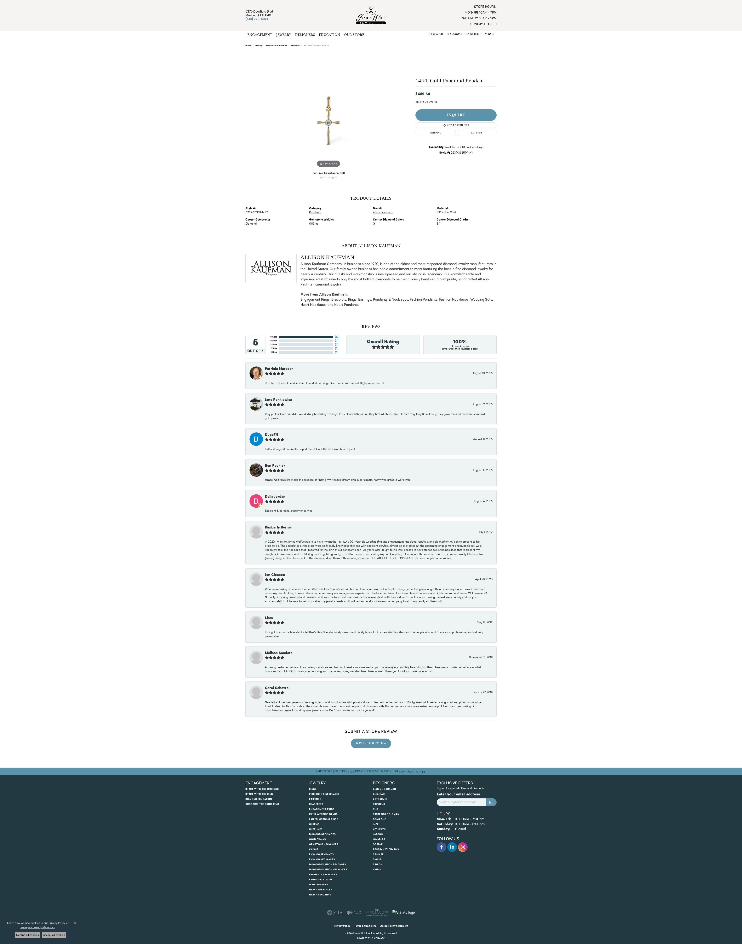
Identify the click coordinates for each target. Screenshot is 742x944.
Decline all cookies (27, 934)
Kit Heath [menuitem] (379, 829)
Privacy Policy (342, 926)
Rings (352, 299)
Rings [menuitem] (313, 789)
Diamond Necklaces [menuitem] (322, 834)
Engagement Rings (315, 299)
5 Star (273, 337)
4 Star (273, 341)
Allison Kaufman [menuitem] (384, 789)
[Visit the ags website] (377, 912)
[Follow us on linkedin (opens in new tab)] (452, 847)
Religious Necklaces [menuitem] (323, 874)
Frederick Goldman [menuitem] (386, 814)
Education (329, 35)
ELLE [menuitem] (376, 809)
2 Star (273, 348)
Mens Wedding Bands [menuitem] (323, 814)
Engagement (259, 35)
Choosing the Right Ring (262, 804)
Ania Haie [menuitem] (379, 794)
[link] (479, 15)
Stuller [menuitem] (378, 854)
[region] (328, 110)
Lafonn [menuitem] (378, 834)
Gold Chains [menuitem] (317, 839)
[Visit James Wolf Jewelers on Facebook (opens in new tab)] (441, 847)
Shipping (436, 133)
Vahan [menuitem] (377, 869)
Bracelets (338, 299)
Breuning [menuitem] (379, 804)
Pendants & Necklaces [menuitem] (324, 794)
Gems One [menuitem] (379, 819)
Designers (305, 35)
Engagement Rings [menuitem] (322, 809)
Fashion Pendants (423, 299)
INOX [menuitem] (376, 824)
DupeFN (271, 434)
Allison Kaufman (383, 212)
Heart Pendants (346, 304)
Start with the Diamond (262, 789)
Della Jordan (275, 496)
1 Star (274, 352)
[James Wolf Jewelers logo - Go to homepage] (371, 15)
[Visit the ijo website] (353, 912)
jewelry (258, 45)
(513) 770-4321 (328, 178)
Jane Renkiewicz (278, 399)
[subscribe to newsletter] (491, 802)
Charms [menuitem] (314, 824)
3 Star (273, 344)
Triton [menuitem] (377, 864)
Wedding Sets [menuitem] (318, 884)
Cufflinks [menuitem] (315, 829)
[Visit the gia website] (335, 912)
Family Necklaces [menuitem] (321, 879)
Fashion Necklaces (454, 299)
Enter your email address (458, 794)
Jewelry (283, 35)
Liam (269, 618)
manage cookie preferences (37, 927)
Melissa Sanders (279, 653)
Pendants (295, 45)
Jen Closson (275, 574)
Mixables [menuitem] (379, 839)
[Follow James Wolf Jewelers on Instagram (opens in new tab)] (463, 847)
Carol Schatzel (277, 688)
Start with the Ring (259, 794)
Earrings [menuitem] (315, 799)
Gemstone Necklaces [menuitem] (323, 844)
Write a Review (371, 743)
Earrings (364, 299)
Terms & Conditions (365, 926)
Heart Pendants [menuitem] (320, 894)
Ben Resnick (275, 465)
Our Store (354, 35)
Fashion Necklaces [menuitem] (322, 859)
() (337, 337)
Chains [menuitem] (313, 849)
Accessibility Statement (394, 926)
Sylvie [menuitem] (377, 859)
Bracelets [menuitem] (316, 804)
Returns (476, 133)
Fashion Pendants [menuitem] (321, 854)
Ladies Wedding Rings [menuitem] (324, 819)
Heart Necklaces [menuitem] (320, 889)
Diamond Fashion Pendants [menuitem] (327, 864)
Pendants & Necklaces (276, 45)
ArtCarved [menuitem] (380, 799)
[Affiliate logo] (403, 912)
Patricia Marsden (279, 368)
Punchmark (378, 938)
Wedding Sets (481, 299)
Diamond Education (258, 799)
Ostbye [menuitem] (378, 844)
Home (248, 45)
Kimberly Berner (278, 527)
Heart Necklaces (313, 304)
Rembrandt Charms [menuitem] (386, 849)
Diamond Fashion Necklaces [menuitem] (328, 869)
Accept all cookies (54, 934)
